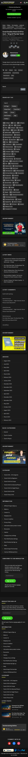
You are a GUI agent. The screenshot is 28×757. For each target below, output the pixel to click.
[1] (10, 47)
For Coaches (15, 25)
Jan (3, 325)
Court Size (16, 109)
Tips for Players (8, 438)
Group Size (7, 109)
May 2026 (6, 367)
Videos (8, 25)
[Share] (18, 47)
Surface (6, 118)
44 (18, 55)
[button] (14, 535)
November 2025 (8, 387)
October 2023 (7, 407)
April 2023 (6, 413)
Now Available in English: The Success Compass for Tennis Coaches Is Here (13, 276)
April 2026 (6, 370)
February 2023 (7, 420)
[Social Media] (9, 743)
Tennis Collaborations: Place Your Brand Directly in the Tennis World (13, 271)
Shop (11, 294)
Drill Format (7, 115)
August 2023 (7, 410)
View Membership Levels (14, 14)
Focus (12, 112)
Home (4, 25)
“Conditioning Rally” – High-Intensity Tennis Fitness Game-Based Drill (14, 301)
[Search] (24, 2)
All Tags (6, 106)
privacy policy (17, 622)
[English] (20, 2)
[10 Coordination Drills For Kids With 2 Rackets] (14, 43)
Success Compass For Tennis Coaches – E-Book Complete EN (14, 281)
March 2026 (7, 374)
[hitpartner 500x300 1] (14, 343)
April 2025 (6, 393)
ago (6, 35)
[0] (14, 47)
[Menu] (2, 3)
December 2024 (8, 397)
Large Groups (10, 26)
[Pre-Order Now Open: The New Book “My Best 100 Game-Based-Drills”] (6, 714)
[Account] (26, 2)
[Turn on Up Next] (11, 43)
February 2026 (7, 377)
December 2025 (8, 384)
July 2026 (6, 364)
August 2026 (7, 360)
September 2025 (8, 390)
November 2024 (8, 400)
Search (4, 86)
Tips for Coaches (8, 435)
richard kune (6, 307)
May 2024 (6, 403)
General (6, 432)
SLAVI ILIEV (6, 294)
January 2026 (7, 380)
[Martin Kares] (6, 55)
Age (15, 115)
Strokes (14, 106)
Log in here (19, 17)
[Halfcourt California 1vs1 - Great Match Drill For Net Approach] (17, 43)
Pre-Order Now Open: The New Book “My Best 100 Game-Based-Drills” (14, 266)
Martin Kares (14, 52)
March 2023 (7, 416)
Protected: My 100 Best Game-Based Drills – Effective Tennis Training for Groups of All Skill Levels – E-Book (14, 260)
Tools (5, 112)
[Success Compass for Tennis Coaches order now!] (14, 228)
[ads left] (14, 456)
